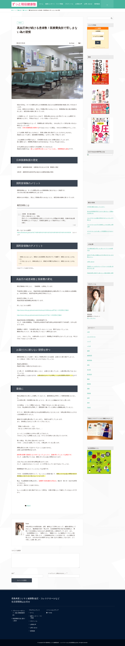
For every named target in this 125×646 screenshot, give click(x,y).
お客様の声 (78, 4)
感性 (88, 365)
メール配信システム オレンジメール (98, 47)
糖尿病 (89, 384)
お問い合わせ (88, 4)
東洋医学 (89, 374)
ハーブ (89, 341)
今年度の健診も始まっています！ (96, 206)
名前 (12, 573)
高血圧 (29, 505)
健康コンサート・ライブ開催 (54, 4)
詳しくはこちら (91, 318)
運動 (88, 388)
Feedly (50, 612)
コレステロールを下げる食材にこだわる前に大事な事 (100, 225)
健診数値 (89, 360)
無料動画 (97, 4)
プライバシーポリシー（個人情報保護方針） (19, 613)
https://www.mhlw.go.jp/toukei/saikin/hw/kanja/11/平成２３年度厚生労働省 (39, 315)
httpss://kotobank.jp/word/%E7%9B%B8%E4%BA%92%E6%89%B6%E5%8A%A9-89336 (44, 232)
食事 (88, 398)
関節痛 (89, 393)
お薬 (88, 332)
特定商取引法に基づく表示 (19, 619)
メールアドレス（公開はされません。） (57, 573)
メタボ (89, 346)
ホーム (41, 4)
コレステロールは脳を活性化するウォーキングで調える (100, 219)
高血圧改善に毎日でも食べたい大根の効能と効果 (100, 273)
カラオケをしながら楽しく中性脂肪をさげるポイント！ (100, 232)
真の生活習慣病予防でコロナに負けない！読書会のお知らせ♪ (100, 212)
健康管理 (89, 355)
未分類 (89, 369)
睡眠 (88, 379)
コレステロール (91, 336)
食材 (88, 402)
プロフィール (69, 4)
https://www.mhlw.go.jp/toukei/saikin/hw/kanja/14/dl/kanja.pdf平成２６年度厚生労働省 (43, 310)
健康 (88, 351)
